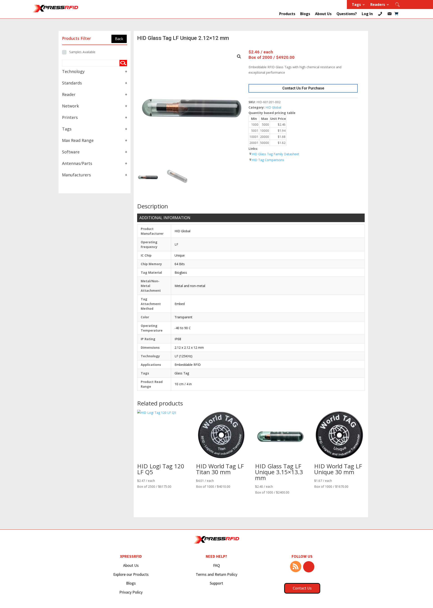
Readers (377, 5)
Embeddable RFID (188, 364)
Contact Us (302, 588)
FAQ (216, 565)
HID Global (273, 107)
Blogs (305, 13)
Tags (356, 5)
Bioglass (181, 272)
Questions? (346, 13)
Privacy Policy (131, 592)
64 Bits (180, 264)
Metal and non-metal (190, 286)
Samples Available (82, 52)
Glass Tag (182, 373)
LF (176, 244)
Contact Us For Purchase (303, 88)
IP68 (178, 339)
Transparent (183, 317)
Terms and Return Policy (216, 574)
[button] (239, 56)
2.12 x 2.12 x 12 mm (189, 347)
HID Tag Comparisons (268, 160)
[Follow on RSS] (295, 566)
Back (119, 38)
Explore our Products (131, 574)
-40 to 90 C (183, 328)
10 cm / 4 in (183, 384)
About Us (323, 13)
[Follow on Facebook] (308, 566)
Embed (180, 304)
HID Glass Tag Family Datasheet (275, 154)
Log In (367, 13)
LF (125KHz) (183, 356)
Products (287, 13)
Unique (180, 255)
